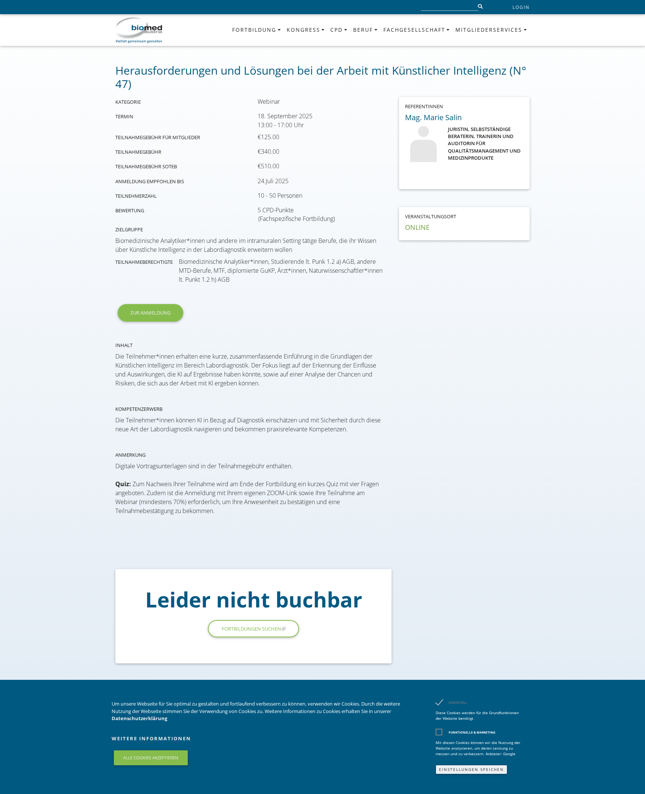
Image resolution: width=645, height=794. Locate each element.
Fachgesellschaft (414, 29)
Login (521, 7)
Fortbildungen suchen (251, 628)
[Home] (138, 30)
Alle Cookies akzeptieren (150, 757)
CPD (336, 29)
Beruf (363, 29)
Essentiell (458, 702)
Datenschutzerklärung (139, 718)
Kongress (303, 29)
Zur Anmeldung (150, 312)
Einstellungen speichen (471, 769)
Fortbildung (254, 29)
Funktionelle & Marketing (472, 732)
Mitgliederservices (488, 29)
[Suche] (480, 7)
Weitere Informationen (151, 738)
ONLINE (417, 227)
